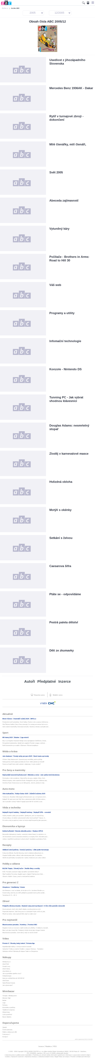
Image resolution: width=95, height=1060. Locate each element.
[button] (92, 2)
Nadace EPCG (38, 831)
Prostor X (6, 943)
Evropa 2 (5, 1036)
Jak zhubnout (7, 756)
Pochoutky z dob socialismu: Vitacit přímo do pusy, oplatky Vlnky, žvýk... (24, 778)
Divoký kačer (19, 868)
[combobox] (33, 13)
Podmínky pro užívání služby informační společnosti (48, 1055)
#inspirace (6, 887)
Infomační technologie (65, 341)
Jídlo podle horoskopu (41, 850)
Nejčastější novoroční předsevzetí (14, 775)
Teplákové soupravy (8, 1010)
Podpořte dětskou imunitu (11, 906)
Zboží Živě (5, 964)
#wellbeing (15, 887)
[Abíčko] (6, 5)
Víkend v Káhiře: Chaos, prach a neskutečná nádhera (18, 876)
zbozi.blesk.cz (6, 971)
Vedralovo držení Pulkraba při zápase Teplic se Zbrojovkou (20, 951)
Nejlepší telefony (27, 812)
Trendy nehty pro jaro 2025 (23, 756)
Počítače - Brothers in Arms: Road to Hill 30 (69, 258)
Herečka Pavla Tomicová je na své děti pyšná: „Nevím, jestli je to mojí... (23, 783)
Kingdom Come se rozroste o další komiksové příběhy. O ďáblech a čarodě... (25, 928)
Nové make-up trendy (41, 756)
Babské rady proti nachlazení (32, 906)
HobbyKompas (6, 976)
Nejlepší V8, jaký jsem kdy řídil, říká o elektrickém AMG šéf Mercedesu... (24, 799)
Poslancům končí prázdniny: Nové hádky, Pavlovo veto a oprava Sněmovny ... (26, 722)
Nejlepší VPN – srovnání (42, 812)
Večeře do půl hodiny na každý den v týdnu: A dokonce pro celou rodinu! (24, 857)
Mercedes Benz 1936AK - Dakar (71, 88)
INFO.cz (33, 719)
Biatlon (17, 737)
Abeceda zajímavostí (63, 200)
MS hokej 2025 (7, 737)
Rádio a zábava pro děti (9, 1032)
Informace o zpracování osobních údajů (78, 1055)
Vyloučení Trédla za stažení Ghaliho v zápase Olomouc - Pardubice (22, 949)
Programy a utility (61, 313)
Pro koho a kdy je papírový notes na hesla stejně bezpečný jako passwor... (25, 820)
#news (22, 887)
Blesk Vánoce (7, 719)
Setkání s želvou (60, 538)
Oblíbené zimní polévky (10, 850)
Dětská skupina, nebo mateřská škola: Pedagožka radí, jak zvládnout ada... (25, 780)
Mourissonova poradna (10, 925)
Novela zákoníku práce (23, 831)
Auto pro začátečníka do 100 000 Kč (13, 978)
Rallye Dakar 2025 (22, 794)
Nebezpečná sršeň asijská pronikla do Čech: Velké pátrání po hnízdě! (23, 762)
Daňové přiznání (8, 831)
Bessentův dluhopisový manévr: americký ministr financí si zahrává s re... (24, 834)
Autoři (29, 681)
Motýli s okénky (60, 510)
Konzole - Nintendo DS (65, 369)
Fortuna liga (30, 943)
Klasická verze (39, 695)
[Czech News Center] (52, 702)
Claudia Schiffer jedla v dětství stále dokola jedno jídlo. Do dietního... (22, 855)
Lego (3, 1002)
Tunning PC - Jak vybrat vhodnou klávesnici (66, 399)
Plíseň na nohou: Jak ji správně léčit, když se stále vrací (19, 914)
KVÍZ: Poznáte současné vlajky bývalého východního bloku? (20, 871)
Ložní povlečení (7, 1014)
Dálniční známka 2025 (37, 794)
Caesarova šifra (60, 566)
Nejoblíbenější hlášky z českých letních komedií (16, 946)
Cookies (7, 1056)
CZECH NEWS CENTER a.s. (33, 1051)
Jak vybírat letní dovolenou (50, 775)
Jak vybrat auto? (7, 985)
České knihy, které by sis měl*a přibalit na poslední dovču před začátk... (24, 893)
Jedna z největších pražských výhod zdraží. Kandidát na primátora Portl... (24, 839)
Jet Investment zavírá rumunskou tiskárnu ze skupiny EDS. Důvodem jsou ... (25, 836)
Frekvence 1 (6, 1034)
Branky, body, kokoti (18, 943)
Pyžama (4, 1005)
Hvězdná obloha (60, 481)
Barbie (4, 1000)
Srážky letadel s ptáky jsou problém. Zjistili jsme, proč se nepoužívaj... (23, 815)
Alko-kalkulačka (8, 794)
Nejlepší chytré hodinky (10, 812)
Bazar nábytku (6, 1017)
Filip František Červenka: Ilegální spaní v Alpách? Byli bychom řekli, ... (23, 874)
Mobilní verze (57, 695)
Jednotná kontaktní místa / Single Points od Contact (53, 1056)
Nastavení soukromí (17, 1056)
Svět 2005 (56, 172)
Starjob (4, 1027)
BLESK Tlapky (7, 868)
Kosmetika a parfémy (8, 1007)
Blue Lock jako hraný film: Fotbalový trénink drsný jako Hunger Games (23, 930)
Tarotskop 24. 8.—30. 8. (9, 895)
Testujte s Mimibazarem (9, 995)
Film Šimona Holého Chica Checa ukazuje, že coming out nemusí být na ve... (25, 724)
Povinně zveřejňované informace (80, 1056)
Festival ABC (32, 925)
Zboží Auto (5, 980)
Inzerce (64, 681)
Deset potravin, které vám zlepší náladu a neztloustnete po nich (21, 909)
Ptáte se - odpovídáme (65, 594)
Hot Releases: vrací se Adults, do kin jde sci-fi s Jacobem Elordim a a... (23, 890)
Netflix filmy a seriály (32, 868)
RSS (55, 1046)
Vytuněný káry (59, 228)
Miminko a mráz (33, 775)
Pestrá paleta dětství (63, 622)
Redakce (48, 1046)
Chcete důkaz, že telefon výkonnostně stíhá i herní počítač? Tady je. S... (24, 818)
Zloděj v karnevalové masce (68, 453)
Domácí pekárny (26, 850)
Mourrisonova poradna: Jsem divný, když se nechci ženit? (20, 932)
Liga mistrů (25, 737)
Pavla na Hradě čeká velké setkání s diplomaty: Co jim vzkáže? (21, 764)
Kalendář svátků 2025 (22, 719)
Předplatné (46, 681)
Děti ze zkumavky (61, 650)
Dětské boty (6, 1012)
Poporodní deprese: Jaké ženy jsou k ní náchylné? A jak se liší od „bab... (24, 911)
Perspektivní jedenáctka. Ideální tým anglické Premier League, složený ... (24, 743)
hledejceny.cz (6, 961)
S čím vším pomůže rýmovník (54, 906)
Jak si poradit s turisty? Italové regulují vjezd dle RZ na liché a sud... (22, 801)
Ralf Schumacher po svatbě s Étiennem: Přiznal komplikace (20, 745)
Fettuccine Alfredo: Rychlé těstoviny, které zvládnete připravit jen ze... (23, 853)
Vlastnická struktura (31, 1056)
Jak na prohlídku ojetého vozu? (11, 973)
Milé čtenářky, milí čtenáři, (67, 144)
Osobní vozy (6, 966)
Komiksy (23, 925)
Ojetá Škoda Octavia (8, 983)
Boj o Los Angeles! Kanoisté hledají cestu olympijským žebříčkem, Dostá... (24, 740)
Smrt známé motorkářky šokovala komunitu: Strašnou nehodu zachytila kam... (25, 726)
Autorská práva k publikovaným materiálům (19, 1055)
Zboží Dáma (6, 969)
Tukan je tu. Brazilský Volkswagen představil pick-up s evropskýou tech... (24, 797)
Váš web (55, 285)
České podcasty (7, 1029)
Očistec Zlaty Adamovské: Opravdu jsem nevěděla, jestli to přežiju (22, 759)
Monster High (6, 998)
